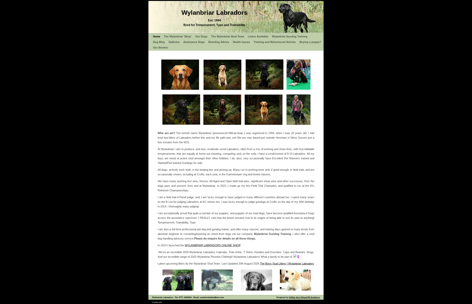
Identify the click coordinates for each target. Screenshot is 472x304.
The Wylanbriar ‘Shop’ (178, 36)
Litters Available (258, 36)
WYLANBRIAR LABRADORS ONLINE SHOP (213, 245)
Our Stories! (160, 47)
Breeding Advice (218, 42)
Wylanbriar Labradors (214, 12)
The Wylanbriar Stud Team (227, 36)
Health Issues (241, 42)
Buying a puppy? (310, 42)
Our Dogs (201, 36)
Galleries (174, 42)
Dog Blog (159, 42)
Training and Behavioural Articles (275, 42)
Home (156, 36)
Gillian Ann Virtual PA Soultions (304, 297)
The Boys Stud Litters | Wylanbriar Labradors (287, 263)
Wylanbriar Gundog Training (290, 36)
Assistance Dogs (194, 42)
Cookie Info (157, 302)
